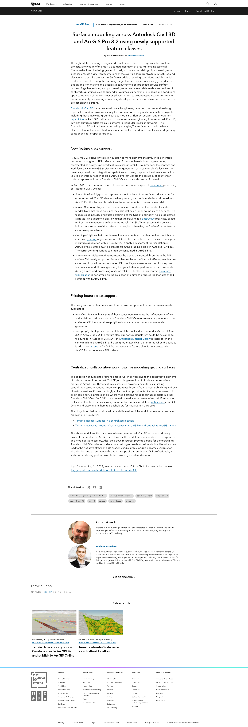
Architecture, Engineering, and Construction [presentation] (50, 642)
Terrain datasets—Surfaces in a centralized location (99, 649)
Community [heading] (87, 673)
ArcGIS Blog (36, 11)
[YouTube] (45, 698)
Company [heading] (136, 673)
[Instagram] (39, 698)
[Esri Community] (33, 698)
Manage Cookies (152, 722)
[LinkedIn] (45, 693)
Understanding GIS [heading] (115, 673)
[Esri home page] (36, 4)
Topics (188, 11)
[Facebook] (33, 693)
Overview (175, 11)
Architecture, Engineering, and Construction (116, 24)
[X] (39, 693)
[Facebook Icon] (94, 488)
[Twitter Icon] (88, 488)
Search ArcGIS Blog (205, 11)
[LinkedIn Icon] (100, 488)
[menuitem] (68, 679)
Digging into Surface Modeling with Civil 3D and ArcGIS (104, 470)
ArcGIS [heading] (61, 673)
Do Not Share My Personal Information (183, 722)
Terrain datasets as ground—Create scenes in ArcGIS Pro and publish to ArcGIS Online (53, 651)
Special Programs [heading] (163, 673)
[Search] (207, 3)
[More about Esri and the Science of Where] (39, 680)
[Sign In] (215, 4)
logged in (47, 592)
